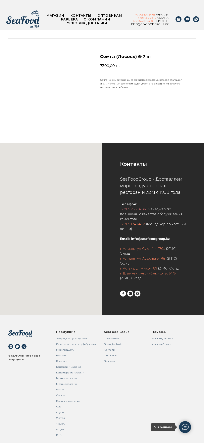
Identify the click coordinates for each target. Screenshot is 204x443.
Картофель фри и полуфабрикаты (76, 344)
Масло (60, 389)
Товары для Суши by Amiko (72, 338)
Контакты (80, 15)
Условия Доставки (162, 338)
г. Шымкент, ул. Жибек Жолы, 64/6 (148, 273)
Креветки (61, 361)
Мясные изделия (66, 383)
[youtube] (187, 19)
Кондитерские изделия (70, 372)
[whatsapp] (17, 346)
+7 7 (135, 20)
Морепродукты (65, 349)
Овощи (60, 395)
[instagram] (178, 19)
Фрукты (61, 423)
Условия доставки (87, 23)
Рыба (59, 434)
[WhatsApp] (196, 19)
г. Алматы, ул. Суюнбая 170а (142, 249)
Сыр (58, 406)
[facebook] (123, 294)
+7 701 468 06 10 (146, 17)
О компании (97, 19)
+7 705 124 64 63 (132, 224)
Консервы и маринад (68, 366)
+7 (137, 14)
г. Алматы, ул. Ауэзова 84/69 (143, 258)
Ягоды (60, 429)
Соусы (60, 412)
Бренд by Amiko (113, 344)
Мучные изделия (66, 378)
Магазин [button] (55, 15)
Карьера (69, 19)
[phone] (24, 346)
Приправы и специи (68, 400)
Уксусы (60, 417)
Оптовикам (109, 15)
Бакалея (61, 355)
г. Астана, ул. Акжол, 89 (138, 268)
